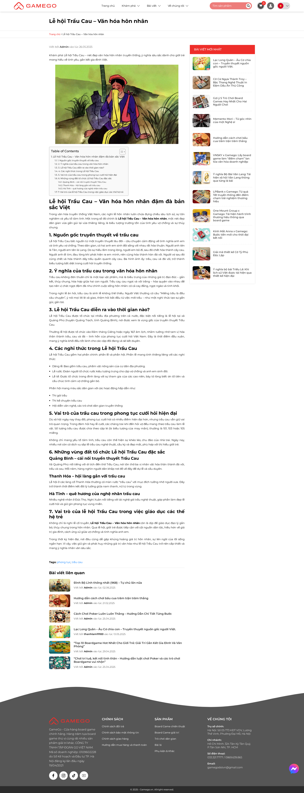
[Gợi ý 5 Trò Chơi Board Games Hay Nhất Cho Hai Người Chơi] (201, 101)
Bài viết (152, 5)
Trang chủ (108, 5)
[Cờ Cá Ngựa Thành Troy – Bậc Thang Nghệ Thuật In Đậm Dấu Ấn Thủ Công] (201, 82)
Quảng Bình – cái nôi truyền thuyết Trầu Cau (84, 182)
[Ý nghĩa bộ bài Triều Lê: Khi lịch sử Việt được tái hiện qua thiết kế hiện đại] (201, 272)
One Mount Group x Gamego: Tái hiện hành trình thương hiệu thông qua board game (232, 215)
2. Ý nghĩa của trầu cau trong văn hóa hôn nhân (83, 164)
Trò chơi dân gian (165, 738)
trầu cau (77, 562)
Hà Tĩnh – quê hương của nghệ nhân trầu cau (85, 188)
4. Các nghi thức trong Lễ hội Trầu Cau (78, 171)
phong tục (64, 562)
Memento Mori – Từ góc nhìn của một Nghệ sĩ (232, 120)
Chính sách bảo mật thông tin (120, 732)
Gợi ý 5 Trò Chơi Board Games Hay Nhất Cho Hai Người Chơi (230, 101)
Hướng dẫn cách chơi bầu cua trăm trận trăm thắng (111, 598)
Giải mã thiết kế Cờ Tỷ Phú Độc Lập (230, 253)
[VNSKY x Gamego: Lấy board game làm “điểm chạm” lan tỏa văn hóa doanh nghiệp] (201, 158)
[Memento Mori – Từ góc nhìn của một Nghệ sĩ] (201, 120)
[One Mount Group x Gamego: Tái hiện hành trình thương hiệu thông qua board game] (201, 215)
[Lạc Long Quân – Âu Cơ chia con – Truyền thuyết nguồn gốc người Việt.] (59, 631)
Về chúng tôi (176, 5)
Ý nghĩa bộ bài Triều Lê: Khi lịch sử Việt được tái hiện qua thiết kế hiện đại (232, 272)
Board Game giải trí (167, 732)
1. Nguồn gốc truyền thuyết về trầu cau (78, 160)
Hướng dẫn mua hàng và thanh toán (124, 744)
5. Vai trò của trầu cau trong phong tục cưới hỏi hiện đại (87, 175)
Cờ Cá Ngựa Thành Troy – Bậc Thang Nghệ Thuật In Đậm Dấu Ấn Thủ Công (230, 82)
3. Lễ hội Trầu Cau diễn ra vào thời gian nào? (81, 167)
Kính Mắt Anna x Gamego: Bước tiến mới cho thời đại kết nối (230, 234)
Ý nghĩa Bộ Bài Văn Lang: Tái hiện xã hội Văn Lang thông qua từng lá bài (232, 177)
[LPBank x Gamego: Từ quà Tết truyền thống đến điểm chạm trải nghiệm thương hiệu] (201, 196)
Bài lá (158, 744)
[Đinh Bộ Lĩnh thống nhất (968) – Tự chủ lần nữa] (59, 585)
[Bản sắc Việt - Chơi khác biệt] (37, 6)
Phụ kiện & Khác (165, 751)
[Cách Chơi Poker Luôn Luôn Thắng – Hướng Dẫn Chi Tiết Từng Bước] (59, 616)
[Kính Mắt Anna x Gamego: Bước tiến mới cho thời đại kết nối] (201, 234)
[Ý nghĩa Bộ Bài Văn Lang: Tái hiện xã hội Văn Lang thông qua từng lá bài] (201, 177)
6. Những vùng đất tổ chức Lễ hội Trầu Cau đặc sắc (85, 178)
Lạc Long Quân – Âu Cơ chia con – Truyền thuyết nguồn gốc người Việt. (125, 629)
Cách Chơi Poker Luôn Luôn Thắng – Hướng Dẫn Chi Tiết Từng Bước (123, 613)
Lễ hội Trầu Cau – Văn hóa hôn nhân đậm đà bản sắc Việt (89, 156)
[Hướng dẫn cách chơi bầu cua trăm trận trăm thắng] (59, 600)
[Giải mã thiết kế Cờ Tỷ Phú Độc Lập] (201, 253)
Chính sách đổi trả (113, 726)
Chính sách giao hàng (115, 738)
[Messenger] (294, 769)
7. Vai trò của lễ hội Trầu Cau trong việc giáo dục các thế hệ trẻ (90, 192)
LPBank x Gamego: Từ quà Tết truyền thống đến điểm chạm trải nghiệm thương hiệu (231, 196)
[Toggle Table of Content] (121, 152)
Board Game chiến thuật (170, 726)
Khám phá (129, 5)
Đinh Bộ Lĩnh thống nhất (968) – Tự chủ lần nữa (108, 582)
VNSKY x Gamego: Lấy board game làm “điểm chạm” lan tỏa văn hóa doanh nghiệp (232, 158)
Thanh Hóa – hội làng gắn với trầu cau (81, 185)
